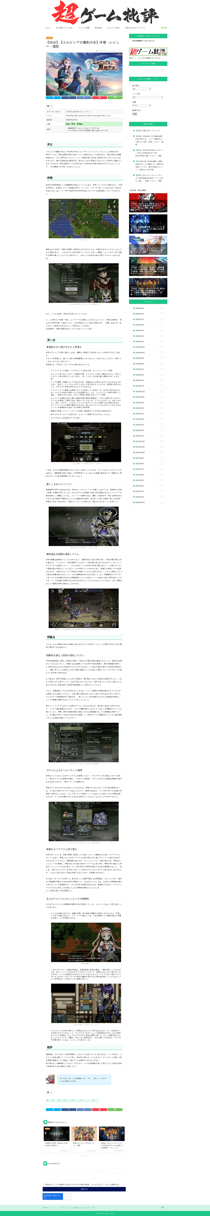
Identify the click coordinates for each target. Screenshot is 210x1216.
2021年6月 (148, 475)
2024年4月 (148, 330)
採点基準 (98, 28)
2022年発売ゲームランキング (143, 41)
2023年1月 (148, 386)
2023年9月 (148, 358)
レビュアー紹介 (114, 28)
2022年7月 (148, 414)
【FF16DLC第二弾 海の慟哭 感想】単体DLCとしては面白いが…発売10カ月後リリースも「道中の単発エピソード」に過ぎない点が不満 (149, 166)
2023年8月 (148, 364)
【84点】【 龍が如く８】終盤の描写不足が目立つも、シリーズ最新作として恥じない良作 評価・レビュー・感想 (149, 140)
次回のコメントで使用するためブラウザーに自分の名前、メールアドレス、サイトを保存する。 (83, 1184)
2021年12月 (148, 441)
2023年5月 (148, 375)
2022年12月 (148, 391)
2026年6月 (148, 308)
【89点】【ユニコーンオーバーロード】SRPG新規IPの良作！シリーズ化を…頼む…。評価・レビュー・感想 (149, 178)
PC (49, 1100)
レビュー (49, 38)
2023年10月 (148, 353)
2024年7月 (148, 319)
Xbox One (75, 1100)
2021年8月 (148, 464)
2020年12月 (148, 502)
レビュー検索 (84, 28)
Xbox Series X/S (86, 1100)
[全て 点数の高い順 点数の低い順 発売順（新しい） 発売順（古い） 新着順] (148, 89)
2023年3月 (148, 380)
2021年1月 (148, 497)
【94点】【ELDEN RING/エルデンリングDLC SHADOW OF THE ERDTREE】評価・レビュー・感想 (149, 153)
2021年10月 (148, 452)
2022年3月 (148, 430)
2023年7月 (148, 369)
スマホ (96, 1100)
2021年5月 (148, 480)
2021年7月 (148, 469)
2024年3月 (148, 336)
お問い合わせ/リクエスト (135, 28)
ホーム (48, 28)
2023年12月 (148, 347)
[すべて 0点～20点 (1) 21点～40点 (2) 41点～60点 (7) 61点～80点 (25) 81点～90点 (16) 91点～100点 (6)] (148, 105)
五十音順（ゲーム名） (65, 28)
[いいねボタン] (48, 106)
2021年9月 (148, 458)
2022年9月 (148, 403)
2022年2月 (148, 436)
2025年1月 (148, 314)
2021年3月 (148, 486)
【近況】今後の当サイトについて (147, 130)
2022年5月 (148, 419)
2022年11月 (148, 397)
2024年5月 (148, 325)
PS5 (61, 1100)
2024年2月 (148, 341)
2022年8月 (148, 408)
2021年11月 (148, 447)
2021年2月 (148, 491)
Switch (67, 1100)
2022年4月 (148, 425)
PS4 (54, 1100)
